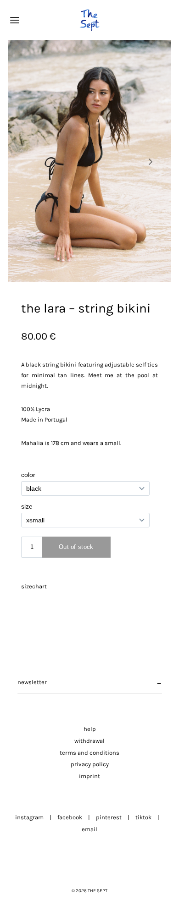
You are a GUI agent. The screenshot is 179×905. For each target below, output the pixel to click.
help (90, 728)
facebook (69, 817)
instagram (29, 817)
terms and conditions (89, 752)
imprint (89, 776)
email (89, 829)
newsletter (32, 682)
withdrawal (89, 740)
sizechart (34, 586)
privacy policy (90, 764)
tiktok (143, 817)
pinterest (109, 817)
